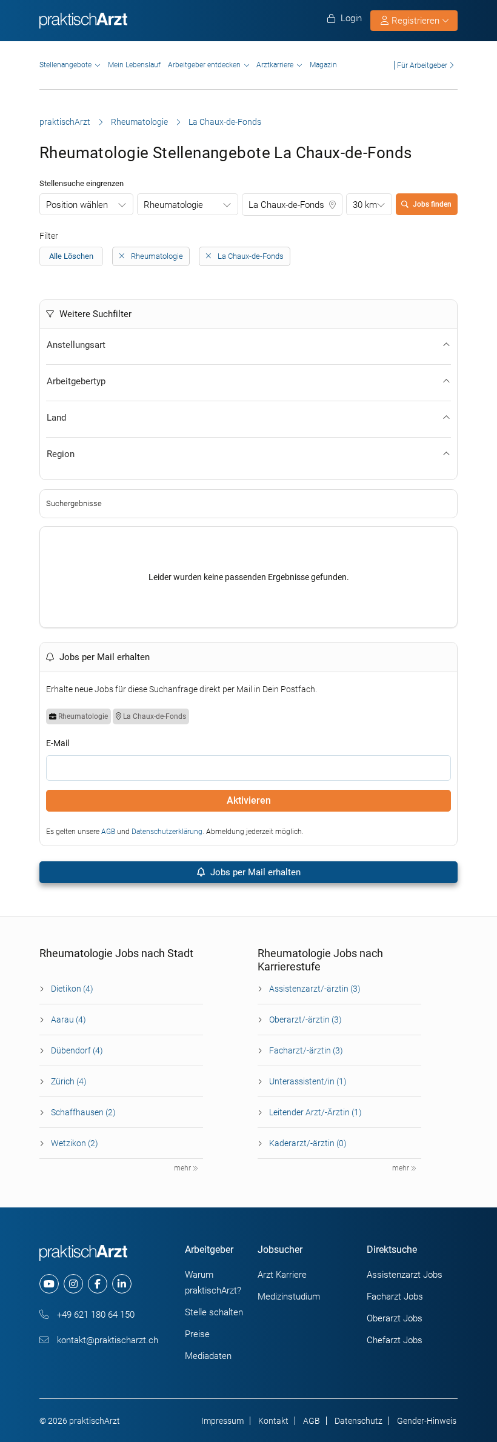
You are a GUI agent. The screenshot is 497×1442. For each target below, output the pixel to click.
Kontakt (273, 1421)
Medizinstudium (289, 1296)
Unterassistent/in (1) (308, 1081)
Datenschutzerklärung (167, 831)
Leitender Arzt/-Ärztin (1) (315, 1112)
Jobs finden (432, 204)
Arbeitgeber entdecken (204, 65)
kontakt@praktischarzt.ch (106, 1340)
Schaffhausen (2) (83, 1112)
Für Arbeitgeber (422, 65)
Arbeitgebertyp (76, 381)
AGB (108, 831)
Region (61, 454)
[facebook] (97, 1283)
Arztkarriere (274, 65)
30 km (365, 204)
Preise (197, 1334)
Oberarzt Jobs (394, 1318)
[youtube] (49, 1283)
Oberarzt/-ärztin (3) (305, 1019)
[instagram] (73, 1283)
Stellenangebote (65, 65)
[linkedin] (122, 1283)
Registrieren (415, 20)
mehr (183, 1168)
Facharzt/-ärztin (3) (306, 1050)
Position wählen (77, 204)
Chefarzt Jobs (394, 1340)
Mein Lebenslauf (134, 65)
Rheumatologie (139, 122)
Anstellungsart (76, 344)
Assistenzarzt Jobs (404, 1274)
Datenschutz (358, 1421)
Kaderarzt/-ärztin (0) (308, 1143)
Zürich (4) (69, 1081)
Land (56, 417)
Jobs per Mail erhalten (254, 872)
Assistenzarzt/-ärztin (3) (315, 988)
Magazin (323, 65)
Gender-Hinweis (426, 1421)
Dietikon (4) (72, 988)
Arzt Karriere (282, 1274)
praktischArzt (64, 122)
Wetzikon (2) (74, 1143)
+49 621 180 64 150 (95, 1314)
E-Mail (57, 743)
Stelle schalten (214, 1312)
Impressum (222, 1421)
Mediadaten (208, 1355)
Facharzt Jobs (395, 1296)
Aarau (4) (68, 1019)
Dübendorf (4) (77, 1050)
